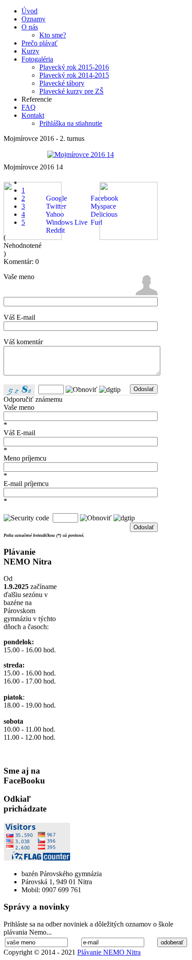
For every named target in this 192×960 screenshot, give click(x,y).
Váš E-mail (19, 317)
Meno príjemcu (25, 458)
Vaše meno (19, 276)
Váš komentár (23, 342)
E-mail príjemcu (26, 483)
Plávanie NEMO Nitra (109, 952)
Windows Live (66, 222)
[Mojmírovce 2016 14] (80, 154)
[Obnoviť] (81, 389)
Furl (95, 222)
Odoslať (144, 389)
